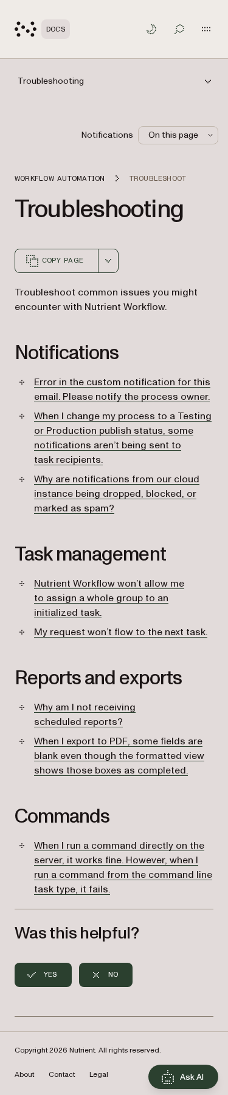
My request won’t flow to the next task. (120, 632)
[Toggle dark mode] (151, 29)
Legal (98, 1075)
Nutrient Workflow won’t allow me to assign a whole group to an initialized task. (109, 598)
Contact (62, 1075)
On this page (173, 135)
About (24, 1075)
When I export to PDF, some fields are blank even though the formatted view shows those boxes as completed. (119, 756)
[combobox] (108, 261)
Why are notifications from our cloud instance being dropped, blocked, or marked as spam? (116, 494)
